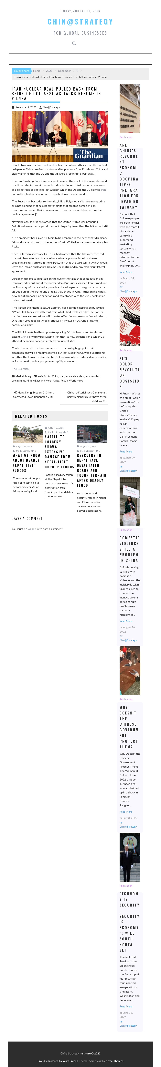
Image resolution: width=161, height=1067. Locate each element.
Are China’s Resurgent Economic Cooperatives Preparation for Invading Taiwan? (129, 108)
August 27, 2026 (24, 446)
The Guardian (20, 368)
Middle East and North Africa (43, 380)
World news (76, 380)
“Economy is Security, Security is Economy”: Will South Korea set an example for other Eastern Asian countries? (129, 856)
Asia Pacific (44, 376)
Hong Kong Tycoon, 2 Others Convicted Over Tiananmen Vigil (33, 394)
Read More (126, 272)
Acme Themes (114, 1060)
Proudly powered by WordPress (57, 1060)
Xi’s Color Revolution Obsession (129, 321)
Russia (64, 380)
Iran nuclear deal (47, 165)
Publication (126, 137)
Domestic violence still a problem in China (129, 501)
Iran (103, 189)
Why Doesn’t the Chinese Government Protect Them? (129, 670)
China (24, 336)
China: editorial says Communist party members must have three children (87, 397)
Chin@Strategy (81, 21)
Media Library (23, 376)
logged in (33, 528)
